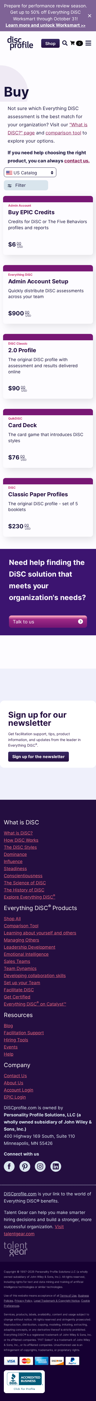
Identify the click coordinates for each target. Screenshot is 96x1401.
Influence (13, 861)
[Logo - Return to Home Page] (20, 43)
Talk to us (23, 621)
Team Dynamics (20, 968)
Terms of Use (68, 1295)
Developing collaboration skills (35, 975)
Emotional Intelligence (26, 954)
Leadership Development (29, 947)
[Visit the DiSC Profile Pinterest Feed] (26, 1165)
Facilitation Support (24, 1032)
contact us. (77, 160)
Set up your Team (22, 982)
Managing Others (21, 940)
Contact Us (15, 1075)
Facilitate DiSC (19, 989)
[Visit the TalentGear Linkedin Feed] (57, 1165)
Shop (50, 43)
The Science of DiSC (25, 882)
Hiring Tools (16, 1039)
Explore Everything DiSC (29, 897)
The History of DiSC (24, 889)
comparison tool (63, 132)
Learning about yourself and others (40, 932)
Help (8, 1054)
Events (11, 1047)
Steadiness (15, 868)
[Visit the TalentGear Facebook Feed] (11, 1165)
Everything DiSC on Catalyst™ (35, 1004)
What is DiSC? (18, 833)
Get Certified (17, 996)
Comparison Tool (21, 925)
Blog (8, 1025)
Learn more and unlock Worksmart (46, 25)
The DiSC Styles (20, 847)
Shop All (12, 918)
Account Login (18, 1089)
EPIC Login (15, 1097)
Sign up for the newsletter (38, 756)
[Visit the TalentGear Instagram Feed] (42, 1165)
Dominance (15, 854)
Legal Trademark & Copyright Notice (57, 1300)
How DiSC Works (21, 840)
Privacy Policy (23, 1300)
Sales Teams (17, 961)
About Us (13, 1082)
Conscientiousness (23, 875)
